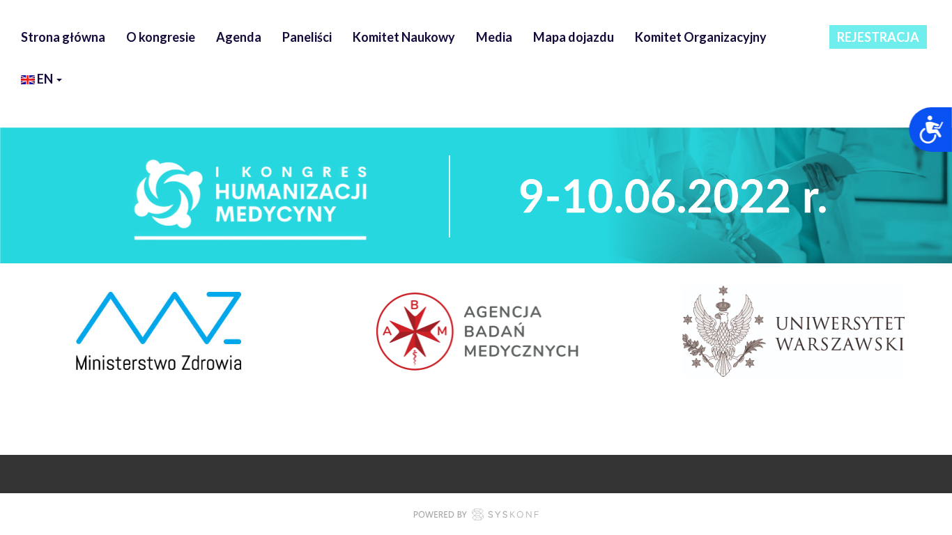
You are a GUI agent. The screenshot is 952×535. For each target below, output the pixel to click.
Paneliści (307, 37)
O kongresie (160, 37)
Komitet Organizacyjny (701, 37)
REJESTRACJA (878, 37)
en (45, 78)
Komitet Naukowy (404, 37)
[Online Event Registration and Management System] (476, 515)
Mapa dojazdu (573, 37)
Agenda (238, 37)
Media (494, 37)
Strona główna (63, 37)
